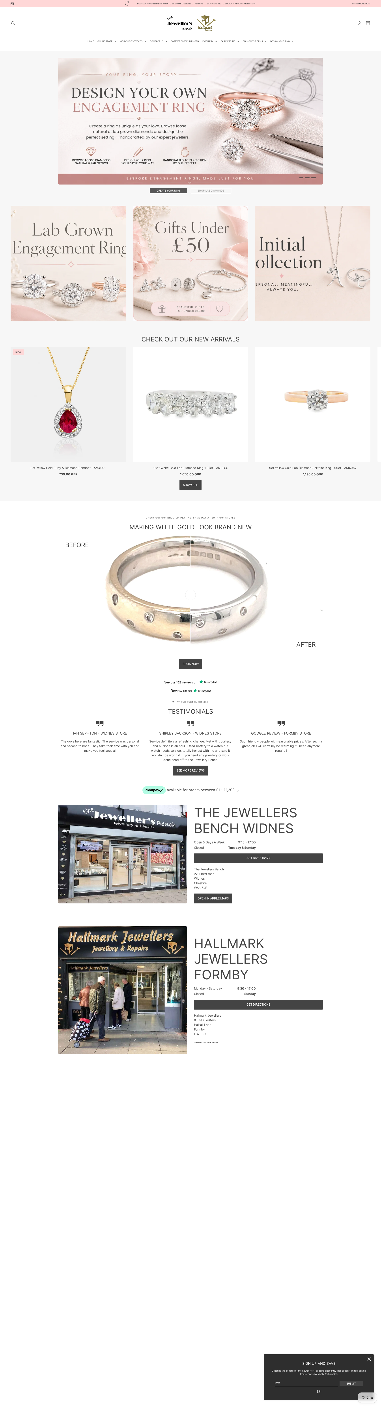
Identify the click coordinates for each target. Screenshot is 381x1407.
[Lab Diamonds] (68, 276)
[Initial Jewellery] (312, 276)
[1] (301, 178)
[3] (313, 178)
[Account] (359, 23)
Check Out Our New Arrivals (191, 352)
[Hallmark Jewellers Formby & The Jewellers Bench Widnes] (190, 23)
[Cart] (368, 23)
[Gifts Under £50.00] (190, 276)
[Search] (13, 23)
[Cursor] (190, 607)
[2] (307, 178)
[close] (369, 1359)
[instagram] (12, 3)
